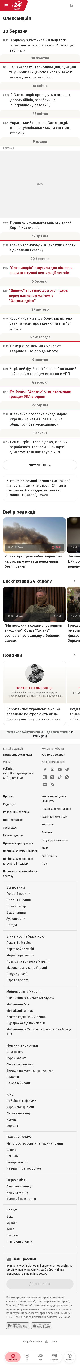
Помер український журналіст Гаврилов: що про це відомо (35, 348)
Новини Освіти (19, 1137)
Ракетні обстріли (19, 943)
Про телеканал (13, 820)
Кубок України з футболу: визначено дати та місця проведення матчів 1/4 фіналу (41, 323)
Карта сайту (49, 855)
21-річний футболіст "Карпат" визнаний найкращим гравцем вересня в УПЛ (42, 371)
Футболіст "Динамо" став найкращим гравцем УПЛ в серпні (40, 394)
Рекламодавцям (13, 835)
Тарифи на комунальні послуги (29, 1070)
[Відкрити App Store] (41, 1325)
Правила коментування (56, 809)
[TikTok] (59, 777)
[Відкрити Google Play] (17, 1325)
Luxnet (53, 1341)
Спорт (11, 1210)
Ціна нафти (14, 1052)
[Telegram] (67, 769)
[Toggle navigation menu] (6, 5)
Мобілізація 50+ (17, 1004)
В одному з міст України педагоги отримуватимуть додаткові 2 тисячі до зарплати (42, 45)
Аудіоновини (15, 919)
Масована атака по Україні (26, 968)
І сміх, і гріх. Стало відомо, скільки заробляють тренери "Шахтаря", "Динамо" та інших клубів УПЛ (39, 447)
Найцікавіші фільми (21, 1101)
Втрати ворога (17, 980)
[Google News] (45, 784)
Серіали (12, 1126)
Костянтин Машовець (34, 688)
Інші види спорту (19, 1241)
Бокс (9, 1216)
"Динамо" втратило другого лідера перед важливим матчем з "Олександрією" (38, 295)
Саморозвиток (17, 1162)
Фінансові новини (20, 1064)
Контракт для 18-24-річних (26, 1017)
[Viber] (52, 777)
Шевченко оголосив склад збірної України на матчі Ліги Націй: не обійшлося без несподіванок (39, 419)
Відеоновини (16, 912)
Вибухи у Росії (16, 974)
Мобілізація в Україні (23, 991)
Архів (45, 848)
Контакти (48, 824)
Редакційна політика (16, 812)
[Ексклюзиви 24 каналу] (74, 581)
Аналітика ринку (18, 1186)
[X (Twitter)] (52, 769)
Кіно (10, 1094)
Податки (12, 1077)
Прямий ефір (16, 906)
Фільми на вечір (18, 1113)
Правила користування (18, 843)
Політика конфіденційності (20, 851)
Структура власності (55, 840)
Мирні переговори (20, 955)
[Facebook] (45, 769)
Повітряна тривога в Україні (27, 961)
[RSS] (52, 784)
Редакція (9, 804)
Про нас (8, 796)
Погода (11, 925)
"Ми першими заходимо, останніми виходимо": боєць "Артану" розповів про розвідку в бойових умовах (33, 633)
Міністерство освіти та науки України (34, 1143)
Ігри (44, 863)
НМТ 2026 (13, 1156)
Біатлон (12, 1235)
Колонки (12, 655)
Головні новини (18, 894)
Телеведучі (10, 827)
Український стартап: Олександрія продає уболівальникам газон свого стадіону (41, 128)
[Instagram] (45, 777)
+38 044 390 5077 (53, 755)
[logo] (17, 5)
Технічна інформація (54, 816)
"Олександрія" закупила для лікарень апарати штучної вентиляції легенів (41, 270)
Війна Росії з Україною (25, 936)
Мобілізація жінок (19, 1010)
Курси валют (16, 1058)
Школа (11, 1150)
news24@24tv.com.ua (17, 755)
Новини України (18, 900)
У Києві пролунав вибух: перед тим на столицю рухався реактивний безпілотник (33, 561)
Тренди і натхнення (21, 1199)
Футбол (11, 1223)
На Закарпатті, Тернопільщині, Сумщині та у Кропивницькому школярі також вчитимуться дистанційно (42, 72)
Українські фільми (20, 1107)
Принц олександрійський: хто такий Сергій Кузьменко (40, 225)
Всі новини (15, 887)
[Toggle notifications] (71, 5)
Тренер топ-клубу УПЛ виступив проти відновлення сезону (43, 247)
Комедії (11, 1119)
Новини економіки (22, 1045)
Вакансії (47, 832)
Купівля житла (17, 1192)
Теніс (10, 1229)
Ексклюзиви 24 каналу (27, 581)
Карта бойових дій (20, 949)
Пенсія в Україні (18, 1083)
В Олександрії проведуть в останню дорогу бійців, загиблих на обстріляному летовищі (41, 100)
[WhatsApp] (67, 777)
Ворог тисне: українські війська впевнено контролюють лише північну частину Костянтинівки (33, 714)
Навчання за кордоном (23, 1168)
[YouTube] (59, 769)
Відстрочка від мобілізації (25, 1023)
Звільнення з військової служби (30, 998)
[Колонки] (74, 655)
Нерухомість (16, 1180)
